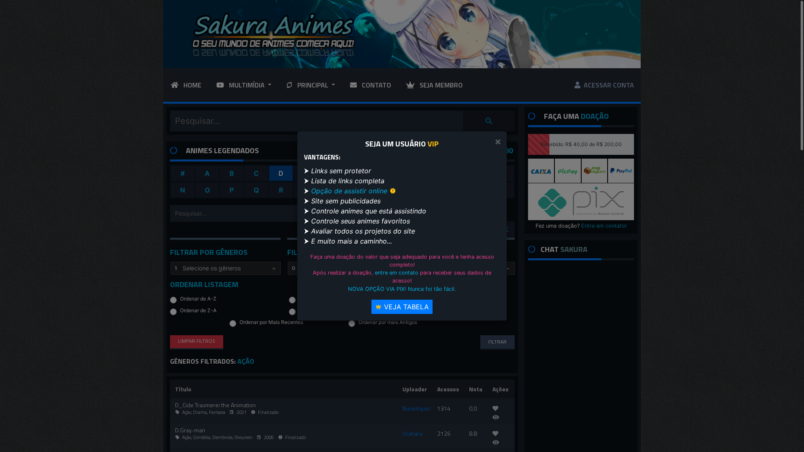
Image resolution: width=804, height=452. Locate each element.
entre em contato (396, 273)
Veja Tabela (405, 307)
